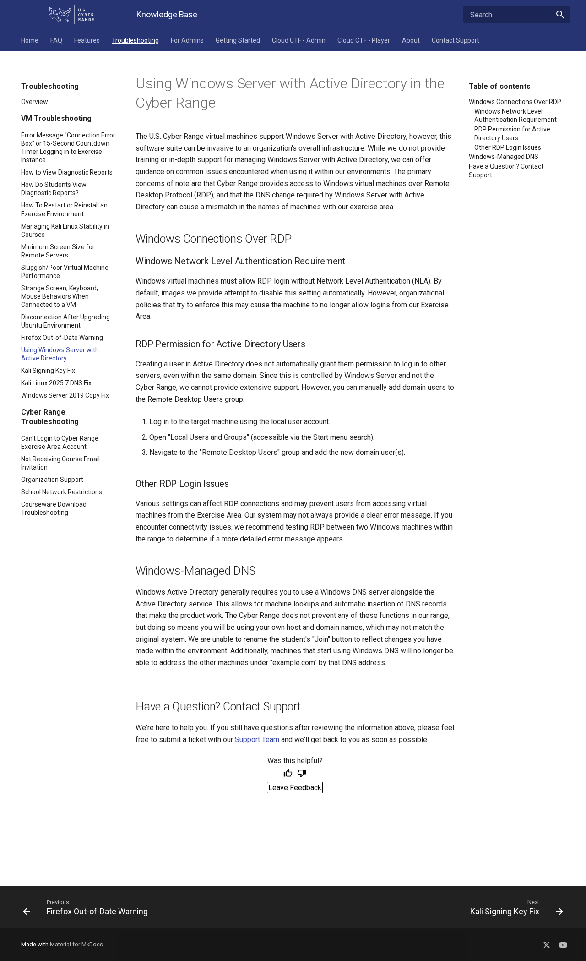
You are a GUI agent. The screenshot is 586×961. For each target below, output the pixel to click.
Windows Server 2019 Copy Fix (65, 395)
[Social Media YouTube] (563, 943)
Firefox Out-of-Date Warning (62, 337)
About (411, 40)
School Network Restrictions (61, 492)
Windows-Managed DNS (503, 156)
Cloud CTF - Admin (299, 40)
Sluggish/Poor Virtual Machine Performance (65, 271)
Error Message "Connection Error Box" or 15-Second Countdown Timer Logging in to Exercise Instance (68, 147)
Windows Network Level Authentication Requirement (515, 115)
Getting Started (238, 40)
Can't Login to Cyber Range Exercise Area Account (59, 442)
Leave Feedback (294, 787)
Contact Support (455, 40)
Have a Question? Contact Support (506, 170)
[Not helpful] (302, 774)
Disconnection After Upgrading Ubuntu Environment (65, 321)
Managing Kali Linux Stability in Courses (65, 230)
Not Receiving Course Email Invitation (60, 463)
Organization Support (52, 479)
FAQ (56, 40)
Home (29, 40)
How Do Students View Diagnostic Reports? (54, 189)
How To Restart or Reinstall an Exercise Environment (64, 209)
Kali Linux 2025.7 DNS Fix (56, 383)
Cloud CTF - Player (363, 40)
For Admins (187, 40)
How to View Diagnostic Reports (67, 172)
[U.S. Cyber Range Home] (71, 14)
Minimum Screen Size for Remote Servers (58, 251)
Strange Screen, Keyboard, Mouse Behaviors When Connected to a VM (59, 296)
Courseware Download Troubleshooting (54, 508)
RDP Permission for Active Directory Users (512, 133)
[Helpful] (288, 774)
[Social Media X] (546, 943)
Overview (34, 101)
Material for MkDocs (76, 944)
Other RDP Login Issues (507, 147)
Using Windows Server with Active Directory (60, 354)
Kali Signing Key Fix (48, 370)
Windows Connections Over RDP (515, 101)
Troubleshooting (135, 40)
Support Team (257, 739)
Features (87, 40)
